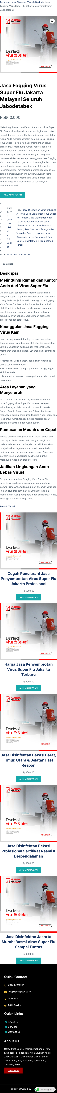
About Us (13, 1022)
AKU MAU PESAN (13, 194)
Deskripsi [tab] (7, 263)
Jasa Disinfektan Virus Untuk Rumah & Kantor (33, 225)
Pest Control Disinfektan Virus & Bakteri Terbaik (34, 241)
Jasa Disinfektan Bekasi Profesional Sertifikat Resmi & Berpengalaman (28, 851)
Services (12, 1026)
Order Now (13, 1070)
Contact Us (14, 1031)
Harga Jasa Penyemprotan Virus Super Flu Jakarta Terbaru (28, 669)
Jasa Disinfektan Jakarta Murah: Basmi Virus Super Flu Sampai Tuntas (28, 941)
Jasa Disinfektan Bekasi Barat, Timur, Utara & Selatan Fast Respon (28, 760)
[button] (52, 21)
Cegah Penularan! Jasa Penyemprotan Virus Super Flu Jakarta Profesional (28, 578)
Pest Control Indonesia (19, 254)
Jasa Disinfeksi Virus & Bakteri (27, 2)
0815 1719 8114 (16, 984)
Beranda (4, 2)
